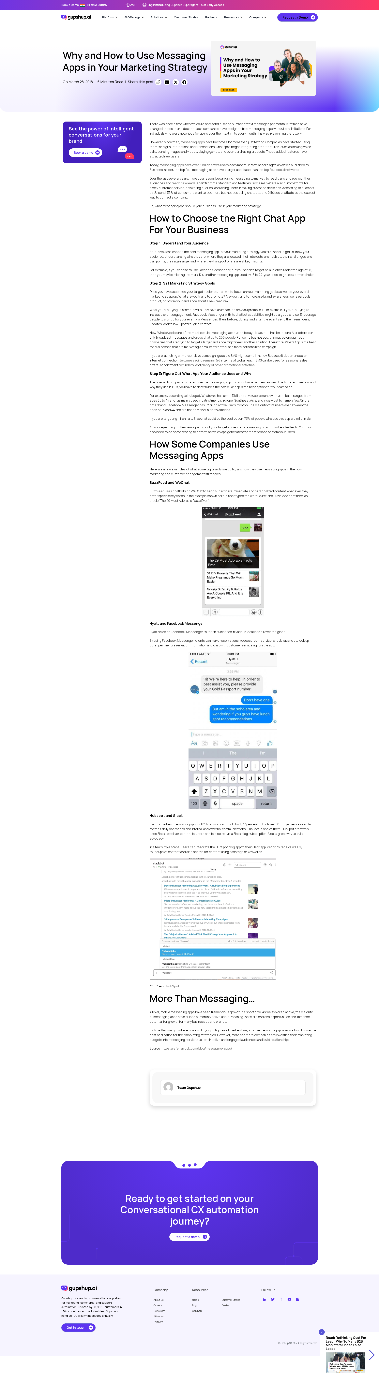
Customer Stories (186, 17)
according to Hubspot (184, 395)
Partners (211, 17)
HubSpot (172, 986)
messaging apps (193, 142)
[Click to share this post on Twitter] (176, 82)
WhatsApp (165, 333)
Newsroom (159, 1311)
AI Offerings (132, 17)
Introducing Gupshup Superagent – (189, 5)
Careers (158, 1305)
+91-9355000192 (96, 5)
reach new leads (183, 183)
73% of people (254, 418)
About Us (158, 1300)
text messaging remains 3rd (200, 360)
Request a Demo (295, 17)
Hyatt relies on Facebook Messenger (176, 632)
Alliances (158, 1316)
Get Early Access (212, 5)
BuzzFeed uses (161, 491)
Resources (231, 17)
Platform (108, 17)
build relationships (276, 1040)
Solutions (157, 17)
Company (256, 17)
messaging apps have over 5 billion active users (194, 165)
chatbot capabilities (250, 314)
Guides (225, 1305)
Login (133, 4)
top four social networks (281, 170)
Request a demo (187, 1237)
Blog (194, 1305)
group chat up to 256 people (215, 337)
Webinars (197, 1311)
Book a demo (83, 152)
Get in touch (76, 1327)
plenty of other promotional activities (228, 365)
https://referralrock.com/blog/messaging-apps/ (197, 1048)
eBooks (195, 1300)
